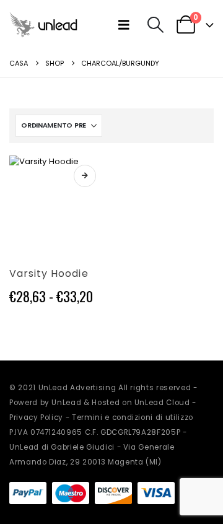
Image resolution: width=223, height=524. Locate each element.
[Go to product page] (57, 203)
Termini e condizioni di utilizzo (132, 417)
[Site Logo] (43, 24)
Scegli (85, 176)
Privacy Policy (36, 417)
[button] (127, 24)
